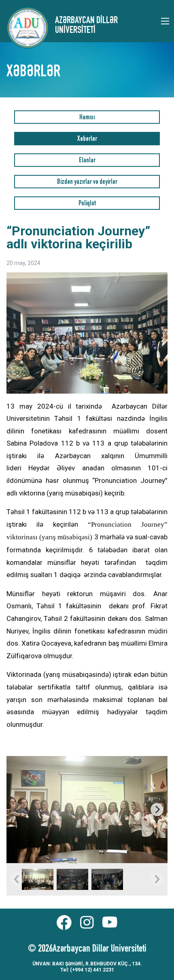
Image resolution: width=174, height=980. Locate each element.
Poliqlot (87, 203)
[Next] (157, 809)
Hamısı (87, 117)
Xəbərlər (87, 139)
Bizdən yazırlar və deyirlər (87, 182)
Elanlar (87, 160)
